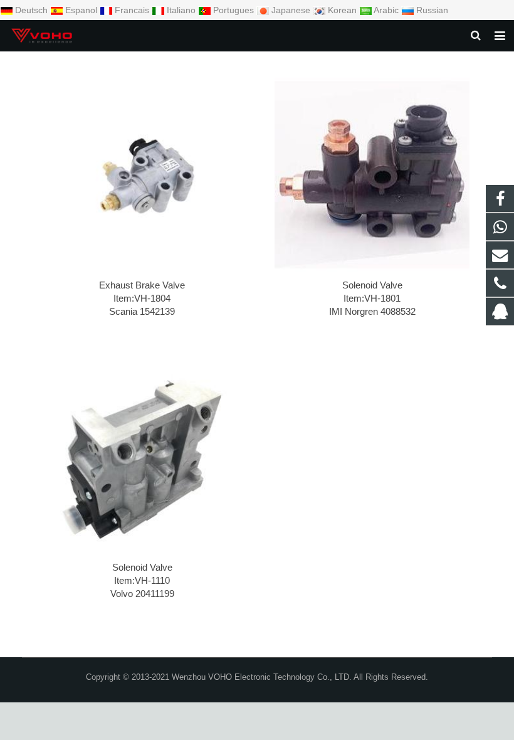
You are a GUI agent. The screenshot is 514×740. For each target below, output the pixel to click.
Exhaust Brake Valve (142, 285)
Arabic (386, 10)
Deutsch (31, 10)
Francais (132, 10)
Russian (431, 10)
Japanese (291, 10)
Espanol (81, 10)
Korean (342, 10)
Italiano (181, 10)
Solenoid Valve (372, 285)
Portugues (233, 10)
